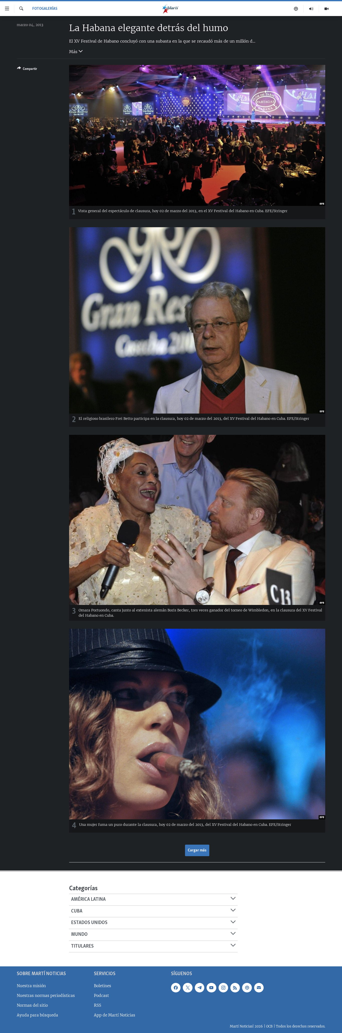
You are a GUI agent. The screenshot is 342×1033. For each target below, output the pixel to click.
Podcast (101, 995)
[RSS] (235, 987)
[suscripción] (259, 987)
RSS (97, 1005)
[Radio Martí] (311, 9)
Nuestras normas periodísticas (46, 995)
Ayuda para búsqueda (37, 1015)
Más (74, 51)
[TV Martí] (326, 9)
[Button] (27, 69)
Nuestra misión (31, 985)
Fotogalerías (44, 8)
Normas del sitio (32, 1005)
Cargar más (197, 850)
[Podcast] (296, 9)
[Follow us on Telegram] (199, 987)
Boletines (102, 985)
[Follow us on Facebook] (176, 987)
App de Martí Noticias (114, 1015)
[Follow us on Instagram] (223, 987)
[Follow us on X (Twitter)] (187, 987)
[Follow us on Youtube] (211, 987)
